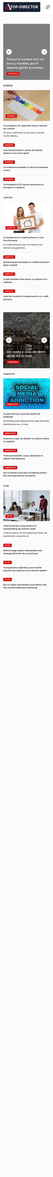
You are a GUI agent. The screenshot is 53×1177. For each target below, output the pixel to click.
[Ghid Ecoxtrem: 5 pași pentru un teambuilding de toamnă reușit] (26, 505)
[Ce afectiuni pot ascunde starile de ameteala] (26, 393)
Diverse (11, 116)
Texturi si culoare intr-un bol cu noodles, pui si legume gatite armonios (25, 63)
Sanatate (12, 404)
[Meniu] (48, 7)
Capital (11, 228)
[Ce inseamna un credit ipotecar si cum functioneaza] (26, 217)
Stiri (9, 516)
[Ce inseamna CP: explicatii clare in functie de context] (26, 105)
